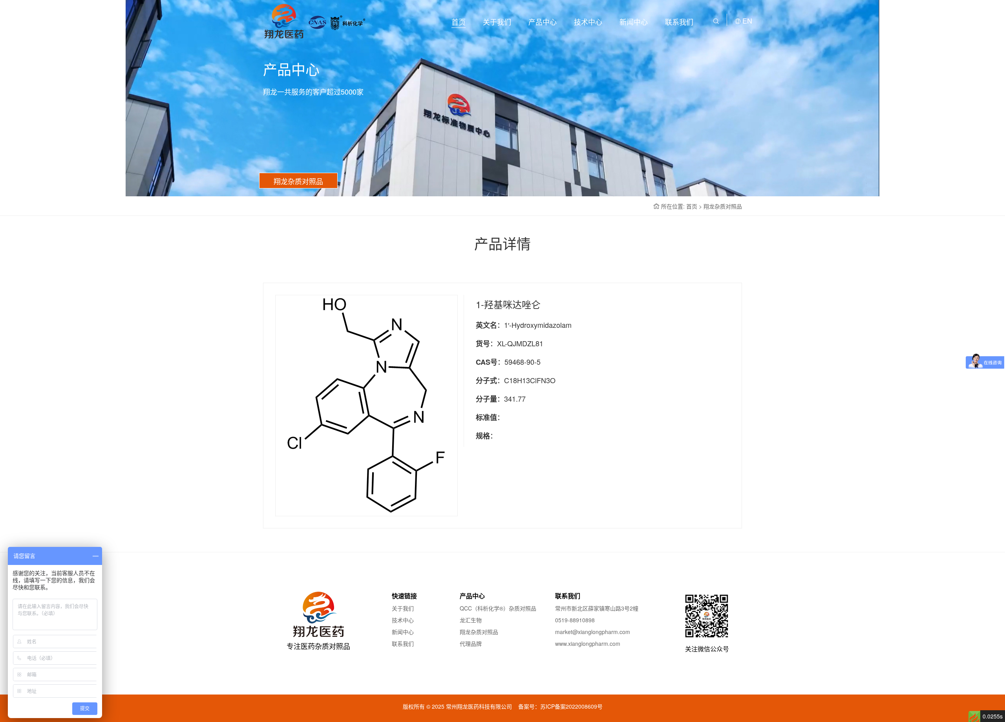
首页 (458, 21)
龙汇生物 (471, 620)
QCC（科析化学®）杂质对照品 (498, 608)
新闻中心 (633, 21)
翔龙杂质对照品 (479, 632)
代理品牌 (471, 643)
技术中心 (588, 21)
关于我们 (497, 21)
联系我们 (679, 21)
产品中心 (542, 21)
